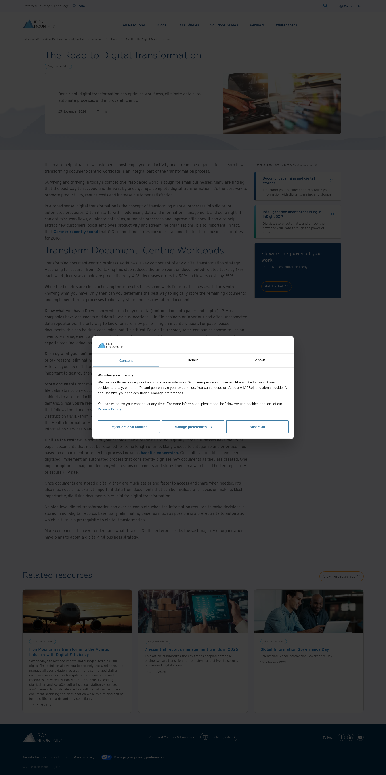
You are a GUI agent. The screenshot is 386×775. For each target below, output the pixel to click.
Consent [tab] (126, 360)
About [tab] (260, 360)
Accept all (257, 427)
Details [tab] (193, 360)
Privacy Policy (109, 409)
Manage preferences (190, 427)
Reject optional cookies (128, 427)
